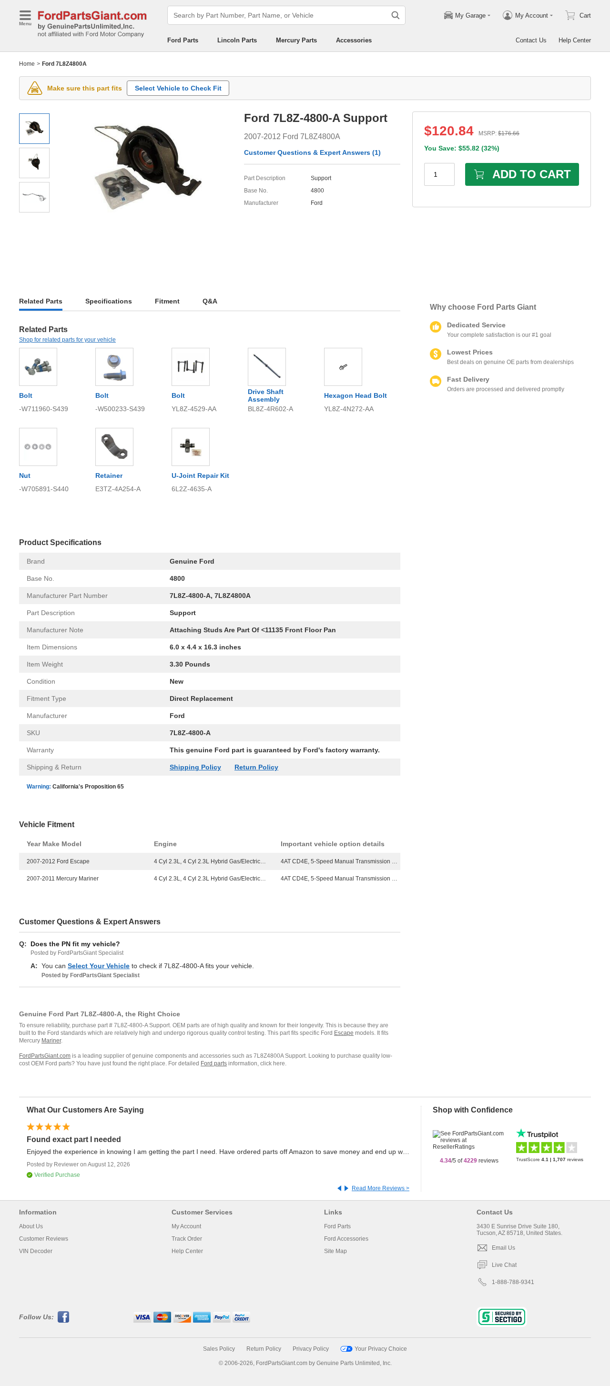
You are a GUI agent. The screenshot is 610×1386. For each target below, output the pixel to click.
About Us (31, 1226)
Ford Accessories (346, 1238)
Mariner (51, 1040)
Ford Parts (182, 40)
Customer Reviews (43, 1238)
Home (27, 64)
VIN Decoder (35, 1251)
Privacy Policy (311, 1349)
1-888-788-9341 (513, 1282)
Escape (344, 1033)
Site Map (335, 1251)
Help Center (575, 40)
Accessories (354, 40)
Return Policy (256, 767)
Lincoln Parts (237, 40)
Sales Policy (219, 1349)
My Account (186, 1226)
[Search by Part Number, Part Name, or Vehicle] (395, 15)
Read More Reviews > (380, 1188)
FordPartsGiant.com (45, 1055)
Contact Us (531, 40)
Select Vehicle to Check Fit (178, 88)
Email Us (503, 1247)
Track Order (187, 1238)
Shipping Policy (195, 767)
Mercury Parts (296, 40)
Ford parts (214, 1063)
